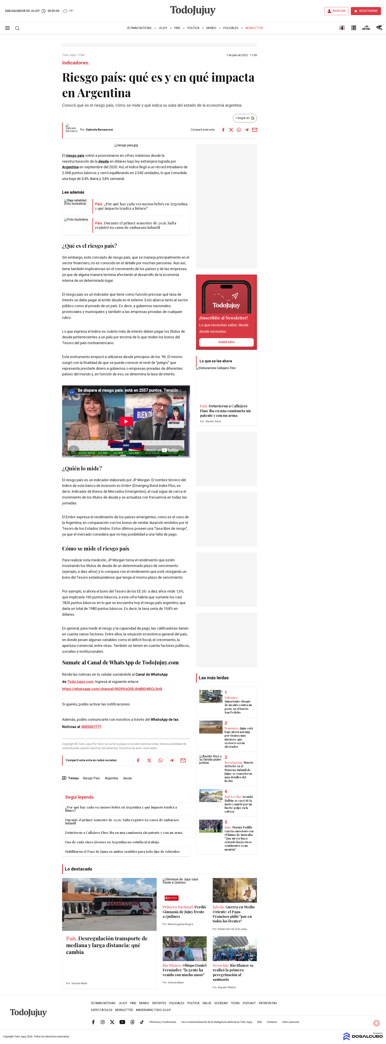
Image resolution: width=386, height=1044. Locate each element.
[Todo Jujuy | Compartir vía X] (231, 129)
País (177, 28)
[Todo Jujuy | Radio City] (353, 29)
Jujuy (163, 28)
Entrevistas (268, 1003)
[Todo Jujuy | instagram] (103, 1022)
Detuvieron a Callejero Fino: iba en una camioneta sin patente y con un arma (123, 832)
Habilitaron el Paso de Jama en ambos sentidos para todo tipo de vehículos (122, 851)
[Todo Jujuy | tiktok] (142, 1022)
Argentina (70, 167)
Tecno (235, 1003)
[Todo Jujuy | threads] (132, 1022)
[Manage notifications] (376, 1023)
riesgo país (75, 155)
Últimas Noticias (139, 28)
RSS (259, 1022)
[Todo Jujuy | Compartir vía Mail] (254, 129)
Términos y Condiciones (162, 1022)
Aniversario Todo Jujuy (153, 1010)
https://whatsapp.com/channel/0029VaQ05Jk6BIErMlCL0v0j (112, 689)
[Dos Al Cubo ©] (363, 1039)
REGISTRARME (368, 11)
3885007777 (91, 727)
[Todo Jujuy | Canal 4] (342, 29)
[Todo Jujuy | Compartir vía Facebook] (223, 129)
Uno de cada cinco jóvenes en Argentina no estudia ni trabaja (112, 842)
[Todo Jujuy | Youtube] (122, 1022)
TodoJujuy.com (80, 682)
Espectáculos (101, 1010)
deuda (103, 161)
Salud (206, 1003)
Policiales (230, 28)
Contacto (272, 1022)
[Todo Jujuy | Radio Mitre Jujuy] (366, 29)
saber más (226, 342)
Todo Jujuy (69, 55)
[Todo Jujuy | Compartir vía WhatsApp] (238, 129)
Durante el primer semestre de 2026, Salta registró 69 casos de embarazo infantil (122, 821)
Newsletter (254, 28)
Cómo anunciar (290, 1022)
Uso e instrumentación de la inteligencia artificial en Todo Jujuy (216, 1022)
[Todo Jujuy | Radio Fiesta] (379, 29)
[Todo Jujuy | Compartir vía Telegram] (246, 129)
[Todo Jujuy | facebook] (93, 1022)
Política (193, 28)
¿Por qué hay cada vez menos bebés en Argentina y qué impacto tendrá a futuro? (121, 809)
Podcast (249, 1003)
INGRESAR (339, 11)
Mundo (211, 28)
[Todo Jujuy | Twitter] (112, 1022)
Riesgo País (91, 778)
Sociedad (221, 1003)
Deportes (159, 1003)
